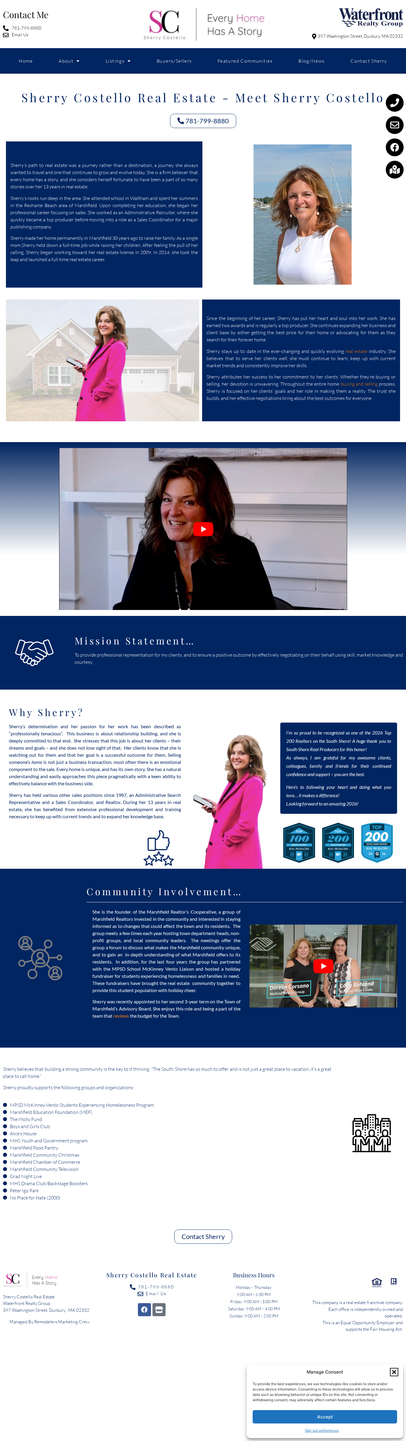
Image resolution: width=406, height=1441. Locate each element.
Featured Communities (245, 61)
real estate (356, 351)
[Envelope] (395, 125)
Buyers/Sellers (174, 61)
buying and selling (359, 384)
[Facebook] (395, 147)
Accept (325, 1417)
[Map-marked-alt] (395, 170)
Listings (115, 61)
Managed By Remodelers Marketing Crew (49, 1322)
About (66, 61)
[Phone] (395, 103)
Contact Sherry (368, 61)
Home (26, 61)
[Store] (159, 1309)
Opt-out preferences (322, 1430)
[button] (394, 1372)
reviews (121, 1016)
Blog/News (311, 61)
